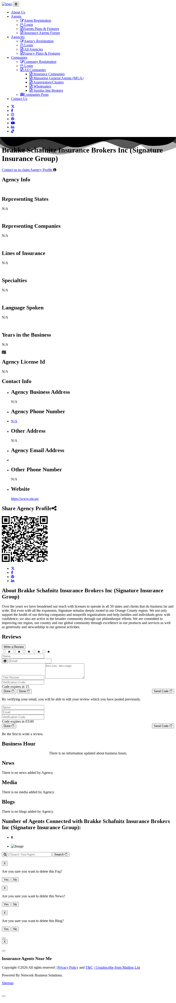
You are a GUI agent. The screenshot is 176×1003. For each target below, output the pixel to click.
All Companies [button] (34, 70)
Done (7, 691)
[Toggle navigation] (16, 4)
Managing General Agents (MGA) (58, 78)
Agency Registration (39, 41)
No (15, 879)
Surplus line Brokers (48, 90)
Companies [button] (19, 57)
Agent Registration (37, 20)
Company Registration (40, 62)
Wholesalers (42, 86)
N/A (14, 421)
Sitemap (8, 983)
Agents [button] (16, 16)
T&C (89, 967)
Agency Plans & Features (41, 53)
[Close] (4, 938)
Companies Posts (36, 95)
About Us (18, 12)
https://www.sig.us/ (25, 499)
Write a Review (14, 647)
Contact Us (19, 99)
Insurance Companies (49, 74)
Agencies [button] (18, 37)
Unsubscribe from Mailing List (117, 967)
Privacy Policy (67, 967)
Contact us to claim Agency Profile (27, 170)
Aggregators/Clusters (48, 82)
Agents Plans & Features (41, 29)
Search (59, 854)
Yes (6, 879)
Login (28, 25)
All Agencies (33, 49)
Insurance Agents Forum (41, 33)
